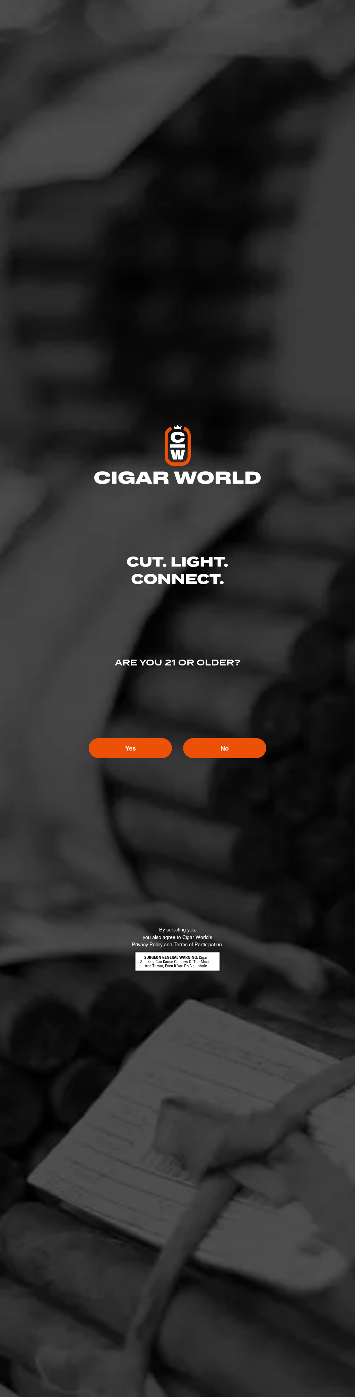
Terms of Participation (198, 944)
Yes (130, 748)
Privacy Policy (147, 944)
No (224, 748)
